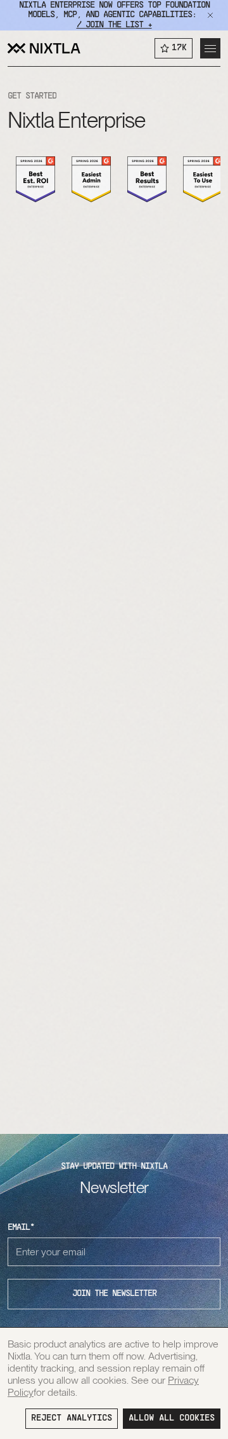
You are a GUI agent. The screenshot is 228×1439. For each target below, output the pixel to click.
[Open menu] (210, 48)
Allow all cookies (172, 1418)
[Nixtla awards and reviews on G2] (35, 179)
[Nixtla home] (44, 48)
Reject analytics (71, 1418)
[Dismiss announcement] (210, 15)
